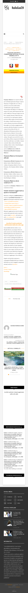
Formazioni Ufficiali (9, 49)
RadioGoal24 (10, 584)
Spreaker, (13, 215)
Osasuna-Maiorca (13, 281)
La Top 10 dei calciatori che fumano (17, 514)
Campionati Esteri (15, 47)
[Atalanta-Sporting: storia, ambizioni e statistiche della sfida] (14, 358)
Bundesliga (6, 271)
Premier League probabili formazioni (13, 205)
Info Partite (18, 49)
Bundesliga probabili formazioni (12, 207)
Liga (9, 50)
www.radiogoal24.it (11, 217)
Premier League (7, 269)
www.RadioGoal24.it (9, 546)
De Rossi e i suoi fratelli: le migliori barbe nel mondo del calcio (18, 533)
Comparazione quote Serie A (11, 203)
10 (19, 374)
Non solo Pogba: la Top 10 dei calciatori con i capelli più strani (18, 523)
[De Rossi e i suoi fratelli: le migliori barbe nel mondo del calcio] (8, 533)
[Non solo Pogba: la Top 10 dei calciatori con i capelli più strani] (8, 523)
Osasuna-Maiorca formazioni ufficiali (13, 283)
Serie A (5, 267)
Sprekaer (15, 264)
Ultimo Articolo (15, 50)
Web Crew (18, 586)
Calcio (10, 42)
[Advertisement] (14, 20)
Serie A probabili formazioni (11, 201)
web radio (15, 394)
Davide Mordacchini (16, 57)
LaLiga (6, 281)
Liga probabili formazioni (10, 209)
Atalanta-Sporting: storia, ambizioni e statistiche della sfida (14, 369)
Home (5, 42)
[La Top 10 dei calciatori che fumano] (8, 514)
